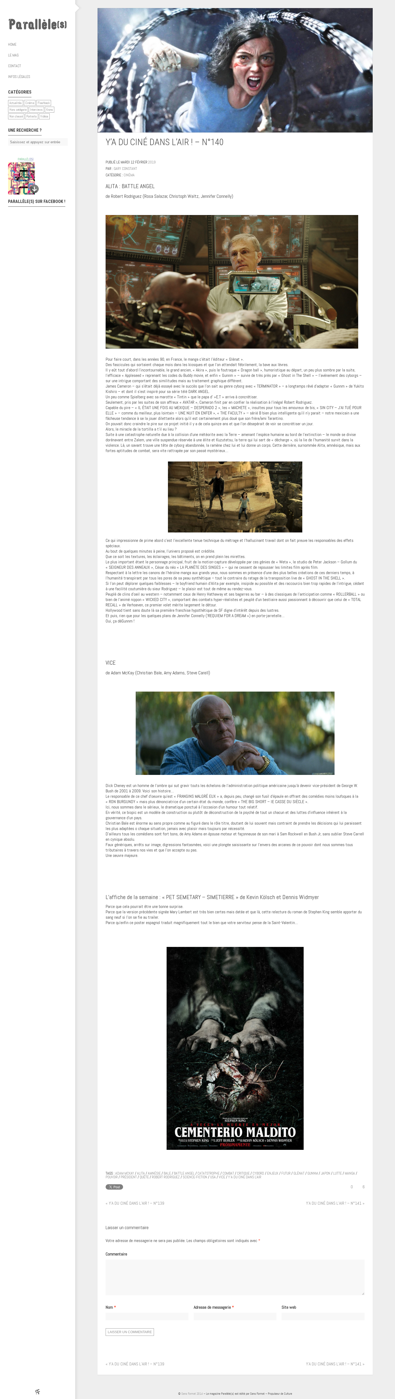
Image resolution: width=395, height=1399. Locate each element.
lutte (337, 1173)
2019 (152, 162)
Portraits (31, 116)
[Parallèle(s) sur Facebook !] (21, 8)
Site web (289, 1307)
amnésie (154, 1173)
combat (228, 1173)
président (129, 1177)
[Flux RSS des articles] (53, 8)
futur (285, 1173)
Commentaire (116, 1254)
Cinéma (29, 103)
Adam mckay (124, 1173)
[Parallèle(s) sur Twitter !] (32, 8)
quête (144, 1177)
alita (141, 1173)
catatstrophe (209, 1173)
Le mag (13, 55)
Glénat (298, 1173)
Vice (222, 1177)
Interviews (36, 110)
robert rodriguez (166, 1177)
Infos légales (19, 76)
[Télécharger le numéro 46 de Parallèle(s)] (35, 176)
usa (213, 1177)
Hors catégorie (18, 110)
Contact (14, 65)
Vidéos (44, 116)
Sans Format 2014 (192, 1394)
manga (350, 1173)
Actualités (15, 103)
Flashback (44, 103)
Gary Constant (125, 168)
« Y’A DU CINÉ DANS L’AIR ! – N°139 (135, 1203)
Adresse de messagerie (214, 1307)
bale (167, 1173)
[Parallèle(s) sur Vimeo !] (43, 8)
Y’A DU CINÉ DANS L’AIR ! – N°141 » (335, 1203)
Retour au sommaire (362, 143)
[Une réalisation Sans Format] (37, 1391)
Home (12, 44)
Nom (111, 1307)
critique (243, 1173)
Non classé (16, 116)
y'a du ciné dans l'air (244, 1177)
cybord (258, 1173)
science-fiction (195, 1177)
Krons (49, 110)
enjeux (272, 1173)
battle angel (184, 1173)
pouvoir (112, 1177)
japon (325, 1173)
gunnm (312, 1173)
